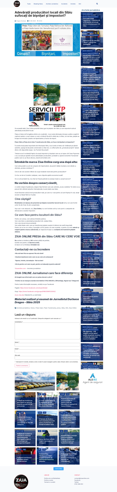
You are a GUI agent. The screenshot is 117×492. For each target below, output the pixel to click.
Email (17, 348)
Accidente (64, 4)
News (33, 308)
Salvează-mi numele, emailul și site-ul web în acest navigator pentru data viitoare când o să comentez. (47, 361)
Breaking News (38, 4)
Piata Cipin (39, 308)
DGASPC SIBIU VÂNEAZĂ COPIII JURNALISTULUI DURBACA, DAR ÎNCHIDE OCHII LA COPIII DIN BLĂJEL (91, 114)
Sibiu (63, 308)
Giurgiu (18, 394)
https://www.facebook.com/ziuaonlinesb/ (33, 288)
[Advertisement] (47, 70)
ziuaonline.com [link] (20, 268)
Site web (17, 355)
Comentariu (19, 321)
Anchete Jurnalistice (52, 4)
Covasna (63, 394)
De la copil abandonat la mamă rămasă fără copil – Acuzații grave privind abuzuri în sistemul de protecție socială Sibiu (91, 95)
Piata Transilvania (50, 308)
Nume (17, 342)
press (59, 308)
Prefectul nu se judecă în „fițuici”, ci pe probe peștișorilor (91, 42)
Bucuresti (19, 449)
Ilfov (18, 431)
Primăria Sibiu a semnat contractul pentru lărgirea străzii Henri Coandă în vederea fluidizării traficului (69, 439)
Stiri (80, 4)
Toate (29, 4)
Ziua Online (72, 308)
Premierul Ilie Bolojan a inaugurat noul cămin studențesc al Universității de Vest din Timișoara (25, 420)
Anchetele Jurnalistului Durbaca (90, 16)
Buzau (40, 412)
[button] (97, 3)
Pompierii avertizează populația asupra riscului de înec (24, 459)
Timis (22, 412)
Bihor (62, 412)
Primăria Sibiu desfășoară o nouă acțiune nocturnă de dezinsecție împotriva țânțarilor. (46, 457)
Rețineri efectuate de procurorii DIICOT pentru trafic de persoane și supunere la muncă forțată (69, 402)
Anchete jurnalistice (23, 308)
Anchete (73, 4)
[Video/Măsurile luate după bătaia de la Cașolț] (92, 278)
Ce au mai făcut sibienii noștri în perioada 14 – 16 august (46, 441)
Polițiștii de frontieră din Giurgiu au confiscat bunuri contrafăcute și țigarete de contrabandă (69, 457)
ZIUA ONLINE (19, 295)
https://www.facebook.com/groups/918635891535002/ (37, 291)
